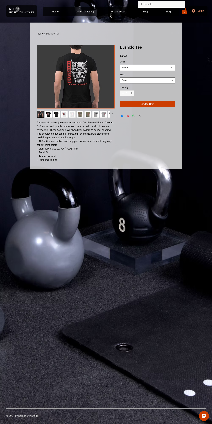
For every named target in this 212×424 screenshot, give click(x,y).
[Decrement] (122, 93)
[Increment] (132, 93)
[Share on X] (140, 116)
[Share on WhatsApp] (134, 116)
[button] (184, 10)
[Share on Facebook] (122, 116)
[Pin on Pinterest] (128, 116)
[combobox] (147, 68)
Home (40, 33)
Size (122, 74)
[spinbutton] (127, 93)
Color (123, 61)
